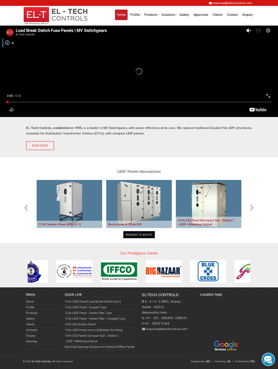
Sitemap (31, 341)
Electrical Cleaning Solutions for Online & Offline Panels (100, 346)
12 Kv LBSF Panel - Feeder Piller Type (88, 313)
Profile (135, 15)
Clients (218, 15)
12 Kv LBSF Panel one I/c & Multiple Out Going (94, 330)
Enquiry (247, 15)
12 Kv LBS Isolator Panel (80, 324)
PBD (252, 361)
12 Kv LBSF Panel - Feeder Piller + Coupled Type (95, 318)
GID (229, 361)
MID (208, 361)
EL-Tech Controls (41, 361)
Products (150, 15)
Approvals (201, 15)
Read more (40, 145)
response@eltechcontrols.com (232, 3)
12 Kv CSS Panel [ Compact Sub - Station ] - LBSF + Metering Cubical (205, 222)
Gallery (184, 15)
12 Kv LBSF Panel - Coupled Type (86, 307)
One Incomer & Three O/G (125, 224)
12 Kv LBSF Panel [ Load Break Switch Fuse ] (93, 301)
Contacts (32, 330)
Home (121, 15)
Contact (232, 15)
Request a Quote (139, 234)
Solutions (168, 15)
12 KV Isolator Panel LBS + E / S (59, 224)
